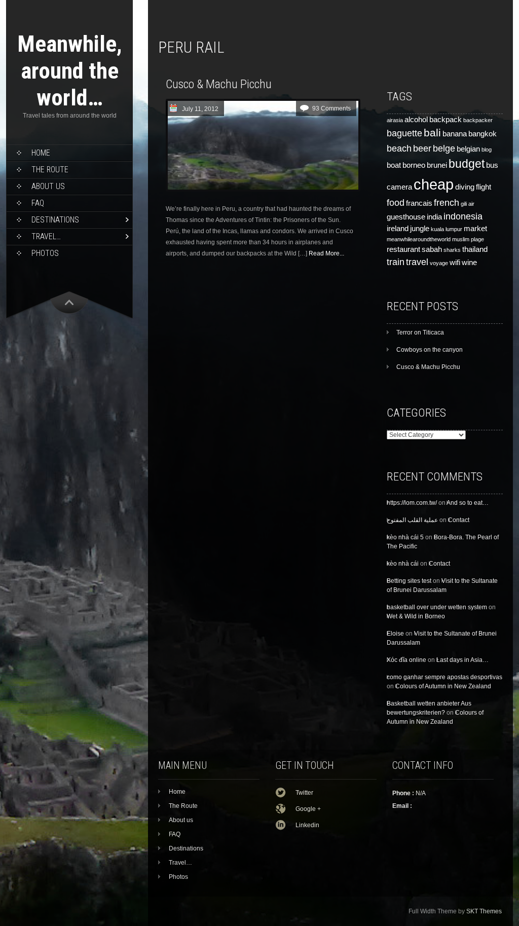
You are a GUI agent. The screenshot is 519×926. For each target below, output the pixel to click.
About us (48, 186)
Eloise (395, 633)
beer (422, 148)
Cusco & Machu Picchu (219, 84)
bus (492, 165)
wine (469, 262)
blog (486, 149)
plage (477, 239)
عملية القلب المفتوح (412, 520)
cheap (434, 184)
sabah (432, 249)
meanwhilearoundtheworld (419, 239)
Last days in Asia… (462, 659)
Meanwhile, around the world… (69, 70)
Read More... (326, 253)
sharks (452, 250)
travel (417, 261)
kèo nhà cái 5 (405, 537)
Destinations (55, 220)
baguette (404, 133)
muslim (460, 239)
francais (419, 203)
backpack (445, 120)
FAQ (37, 203)
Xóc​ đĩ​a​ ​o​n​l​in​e (406, 659)
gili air (467, 204)
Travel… (46, 236)
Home (40, 153)
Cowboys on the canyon (429, 349)
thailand (475, 249)
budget (467, 163)
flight (483, 187)
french (446, 202)
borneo (413, 165)
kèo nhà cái (403, 563)
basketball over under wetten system (437, 607)
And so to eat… (468, 502)
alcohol (416, 120)
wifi (455, 262)
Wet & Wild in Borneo (416, 616)
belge (444, 148)
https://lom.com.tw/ (412, 502)
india (434, 217)
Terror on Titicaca (420, 332)
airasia (395, 120)
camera (399, 187)
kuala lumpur (446, 229)
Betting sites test (409, 580)
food (395, 202)
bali (432, 133)
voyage (439, 263)
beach (399, 148)
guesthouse (406, 217)
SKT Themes (484, 911)
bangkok (482, 134)
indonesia (463, 216)
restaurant (403, 249)
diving (464, 187)
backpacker (478, 120)
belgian (468, 149)
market (475, 229)
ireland (398, 229)
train (395, 261)
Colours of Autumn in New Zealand (443, 686)
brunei (437, 165)
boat (394, 165)
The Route (49, 169)
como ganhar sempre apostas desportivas (444, 677)
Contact (458, 520)
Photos (45, 253)
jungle (419, 229)
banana (454, 134)
